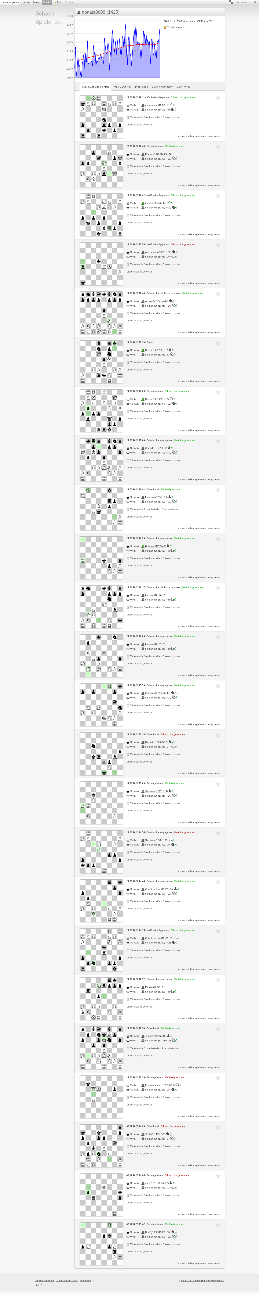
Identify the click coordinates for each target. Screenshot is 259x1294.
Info (59, 2)
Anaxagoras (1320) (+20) (158, 252)
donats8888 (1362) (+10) (158, 501)
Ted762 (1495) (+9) (155, 1134)
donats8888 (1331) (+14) (158, 796)
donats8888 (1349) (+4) (157, 599)
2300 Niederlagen (162, 86)
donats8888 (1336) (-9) (157, 1138)
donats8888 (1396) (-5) (157, 354)
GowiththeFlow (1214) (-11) (159, 938)
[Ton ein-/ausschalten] (256, 2)
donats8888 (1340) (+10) (158, 893)
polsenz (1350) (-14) (155, 203)
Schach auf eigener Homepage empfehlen (202, 1280)
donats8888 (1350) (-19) (157, 844)
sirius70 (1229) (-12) (155, 1036)
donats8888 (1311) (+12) (158, 1040)
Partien (26, 2)
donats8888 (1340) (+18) (158, 1236)
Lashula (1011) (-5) (155, 595)
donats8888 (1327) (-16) (157, 1089)
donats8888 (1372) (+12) (158, 452)
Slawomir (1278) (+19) (156, 840)
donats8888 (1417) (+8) (157, 109)
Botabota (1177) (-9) (155, 546)
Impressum (85, 1280)
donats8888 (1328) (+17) (158, 697)
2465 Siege (141, 86)
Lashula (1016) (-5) (155, 644)
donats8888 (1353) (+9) (157, 551)
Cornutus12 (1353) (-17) (157, 693)
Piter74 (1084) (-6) (154, 987)
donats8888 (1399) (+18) (158, 158)
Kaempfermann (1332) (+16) (160, 1085)
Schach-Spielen (10, 2)
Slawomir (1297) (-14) (156, 791)
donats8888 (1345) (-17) (157, 746)
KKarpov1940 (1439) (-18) (158, 154)
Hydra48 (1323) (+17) (156, 742)
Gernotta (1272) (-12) (156, 448)
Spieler (47, 2)
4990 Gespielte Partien (95, 86)
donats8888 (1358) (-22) (157, 1187)
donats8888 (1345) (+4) (157, 648)
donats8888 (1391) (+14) (158, 306)
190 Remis (183, 86)
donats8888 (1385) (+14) (158, 207)
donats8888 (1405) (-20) (157, 256)
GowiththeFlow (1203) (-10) (159, 889)
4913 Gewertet (122, 86)
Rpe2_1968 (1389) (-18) (157, 1232)
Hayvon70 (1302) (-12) (157, 399)
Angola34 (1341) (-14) (156, 301)
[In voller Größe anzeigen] (101, 117)
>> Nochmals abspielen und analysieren (199, 136)
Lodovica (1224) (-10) (156, 497)
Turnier (36, 2)
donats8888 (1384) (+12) (158, 403)
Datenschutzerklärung (67, 1280)
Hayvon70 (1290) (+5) (156, 350)
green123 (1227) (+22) (157, 1183)
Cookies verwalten (44, 1280)
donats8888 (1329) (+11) (158, 942)
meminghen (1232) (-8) (157, 105)
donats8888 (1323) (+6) (157, 991)
